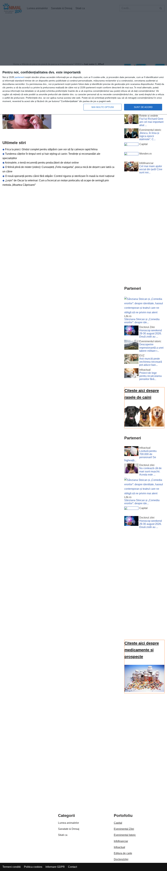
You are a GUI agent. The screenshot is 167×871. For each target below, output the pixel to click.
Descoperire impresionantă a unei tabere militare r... (151, 347)
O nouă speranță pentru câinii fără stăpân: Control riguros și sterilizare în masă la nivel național (59, 176)
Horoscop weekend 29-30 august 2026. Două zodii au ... (150, 333)
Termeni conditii (11, 866)
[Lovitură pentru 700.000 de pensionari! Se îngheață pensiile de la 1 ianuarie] (131, 451)
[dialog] (83, 90)
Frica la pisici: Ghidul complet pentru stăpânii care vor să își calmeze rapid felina (51, 149)
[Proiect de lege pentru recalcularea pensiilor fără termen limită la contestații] (131, 373)
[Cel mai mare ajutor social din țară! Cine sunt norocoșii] (131, 167)
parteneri (19, 77)
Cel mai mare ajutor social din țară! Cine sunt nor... (150, 169)
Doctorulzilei (121, 859)
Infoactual (119, 847)
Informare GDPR (55, 866)
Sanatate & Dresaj (68, 829)
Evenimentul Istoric (125, 835)
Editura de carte (123, 853)
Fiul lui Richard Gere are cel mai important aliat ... (151, 121)
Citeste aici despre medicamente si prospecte (141, 650)
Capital (118, 822)
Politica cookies (33, 866)
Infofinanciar (121, 841)
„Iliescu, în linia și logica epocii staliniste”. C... (149, 136)
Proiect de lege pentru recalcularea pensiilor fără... (150, 375)
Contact (72, 866)
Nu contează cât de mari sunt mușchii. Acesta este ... (150, 471)
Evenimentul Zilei (124, 829)
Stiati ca (62, 835)
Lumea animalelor (68, 822)
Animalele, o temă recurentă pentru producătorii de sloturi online (42, 162)
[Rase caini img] (144, 425)
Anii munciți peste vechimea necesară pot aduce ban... (150, 361)
